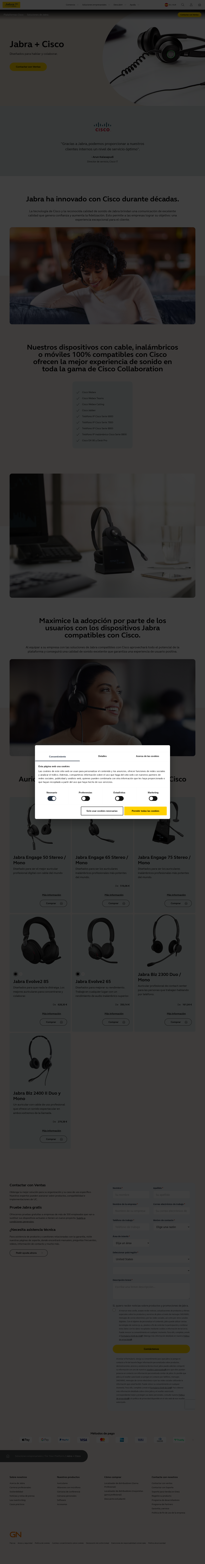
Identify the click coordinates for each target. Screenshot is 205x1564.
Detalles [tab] (102, 756)
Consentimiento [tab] (57, 756)
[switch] (85, 798)
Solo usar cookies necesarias (102, 811)
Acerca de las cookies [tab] (147, 756)
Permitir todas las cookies (145, 811)
